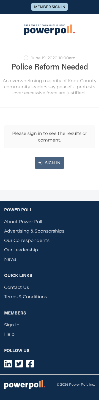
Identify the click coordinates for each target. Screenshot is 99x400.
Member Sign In (49, 7)
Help (9, 334)
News (10, 259)
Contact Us (16, 287)
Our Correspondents (27, 240)
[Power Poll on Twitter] (19, 365)
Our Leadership (21, 249)
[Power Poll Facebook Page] (30, 365)
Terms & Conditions (25, 296)
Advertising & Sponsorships (34, 231)
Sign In (12, 324)
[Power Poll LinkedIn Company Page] (8, 365)
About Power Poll (23, 221)
